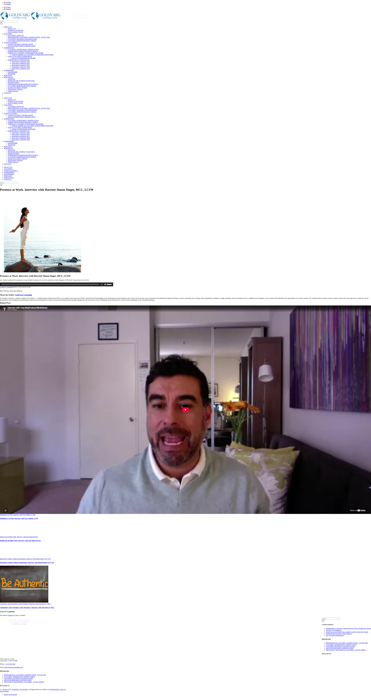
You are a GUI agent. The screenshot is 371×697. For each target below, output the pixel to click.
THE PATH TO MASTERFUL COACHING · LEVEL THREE (346, 650)
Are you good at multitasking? (335, 635)
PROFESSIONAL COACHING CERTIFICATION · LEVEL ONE (347, 643)
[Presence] (42, 272)
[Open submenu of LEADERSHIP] (14, 174)
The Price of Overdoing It (333, 630)
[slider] (109, 284)
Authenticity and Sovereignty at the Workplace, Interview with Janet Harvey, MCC (25, 604)
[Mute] (105, 284)
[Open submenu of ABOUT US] (12, 167)
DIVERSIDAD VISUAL (58, 689)
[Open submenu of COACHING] (13, 169)
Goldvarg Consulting (6, 287)
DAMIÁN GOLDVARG (20, 689)
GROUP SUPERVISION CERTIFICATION (340, 648)
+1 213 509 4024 (10, 664)
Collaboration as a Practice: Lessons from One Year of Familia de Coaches (348, 628)
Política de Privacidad (10, 694)
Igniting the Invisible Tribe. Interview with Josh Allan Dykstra (19, 537)
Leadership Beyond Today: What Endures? (339, 633)
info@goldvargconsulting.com (13, 667)
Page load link (4, 691)
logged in (11, 615)
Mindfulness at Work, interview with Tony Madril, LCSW (17, 515)
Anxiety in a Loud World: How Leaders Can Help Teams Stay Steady (347, 632)
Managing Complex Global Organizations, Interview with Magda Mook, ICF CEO (25, 559)
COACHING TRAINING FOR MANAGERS (340, 646)
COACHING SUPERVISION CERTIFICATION (341, 645)
